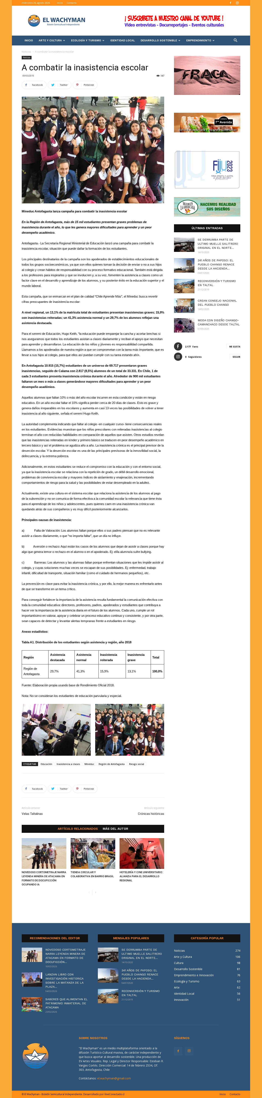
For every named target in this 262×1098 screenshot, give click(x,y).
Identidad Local (122, 40)
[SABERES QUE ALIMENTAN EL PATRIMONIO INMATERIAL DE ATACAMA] (32, 1004)
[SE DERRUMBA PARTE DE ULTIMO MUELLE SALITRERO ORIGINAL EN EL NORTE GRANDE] (184, 245)
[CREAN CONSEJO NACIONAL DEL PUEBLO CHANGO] (184, 306)
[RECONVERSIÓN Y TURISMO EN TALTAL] (184, 286)
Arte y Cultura (50, 40)
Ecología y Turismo (86, 40)
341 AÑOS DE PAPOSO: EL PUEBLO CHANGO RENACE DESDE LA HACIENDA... (216, 264)
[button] (235, 41)
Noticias (26, 51)
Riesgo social (136, 763)
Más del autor (115, 828)
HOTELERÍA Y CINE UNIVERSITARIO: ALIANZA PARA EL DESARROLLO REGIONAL (141, 876)
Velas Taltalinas (32, 814)
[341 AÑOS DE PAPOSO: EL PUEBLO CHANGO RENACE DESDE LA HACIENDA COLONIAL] (184, 265)
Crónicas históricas (151, 814)
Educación (46, 763)
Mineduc (89, 763)
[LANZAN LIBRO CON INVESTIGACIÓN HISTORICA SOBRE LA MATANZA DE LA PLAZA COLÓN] (32, 979)
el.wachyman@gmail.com (114, 1078)
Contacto (72, 2)
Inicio (60, 2)
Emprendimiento (198, 40)
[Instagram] (237, 3)
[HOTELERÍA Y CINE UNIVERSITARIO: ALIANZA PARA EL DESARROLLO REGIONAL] (142, 853)
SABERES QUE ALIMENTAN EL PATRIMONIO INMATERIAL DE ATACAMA (66, 1003)
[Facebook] (230, 3)
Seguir (236, 356)
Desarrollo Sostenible (159, 40)
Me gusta (234, 346)
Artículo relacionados (78, 828)
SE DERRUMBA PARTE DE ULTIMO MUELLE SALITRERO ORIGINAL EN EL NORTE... (218, 243)
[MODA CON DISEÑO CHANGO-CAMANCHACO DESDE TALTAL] (184, 325)
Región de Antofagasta (112, 763)
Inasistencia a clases (68, 763)
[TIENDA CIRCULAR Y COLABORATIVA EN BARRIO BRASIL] (93, 853)
